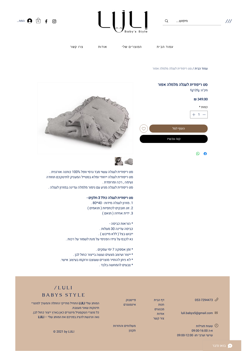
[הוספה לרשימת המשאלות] (144, 129)
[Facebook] (46, 21)
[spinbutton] (199, 114)
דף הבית (159, 300)
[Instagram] (54, 21)
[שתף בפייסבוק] (205, 153)
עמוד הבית (201, 68)
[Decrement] (204, 114)
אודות (160, 314)
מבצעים (159, 309)
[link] (38, 20)
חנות (161, 304)
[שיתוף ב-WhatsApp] (198, 153)
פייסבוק (131, 300)
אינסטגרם (129, 304)
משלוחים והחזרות (124, 326)
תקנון (132, 330)
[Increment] (193, 114)
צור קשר (158, 318)
